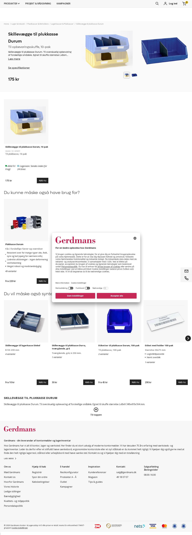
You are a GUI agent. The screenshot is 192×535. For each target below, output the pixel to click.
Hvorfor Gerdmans (14, 481)
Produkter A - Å (68, 477)
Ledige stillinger (12, 491)
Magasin (92, 477)
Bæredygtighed (12, 496)
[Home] (19, 431)
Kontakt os (9, 477)
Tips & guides (95, 481)
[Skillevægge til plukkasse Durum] (127, 75)
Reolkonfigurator (69, 472)
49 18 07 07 (122, 477)
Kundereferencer (97, 472)
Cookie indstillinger (20, 528)
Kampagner (63, 3)
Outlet (63, 481)
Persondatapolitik (13, 505)
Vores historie (11, 486)
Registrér (37, 472)
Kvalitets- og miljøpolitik (16, 501)
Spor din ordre (39, 477)
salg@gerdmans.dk (126, 472)
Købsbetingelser (40, 481)
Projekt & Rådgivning (38, 3)
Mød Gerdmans (12, 472)
